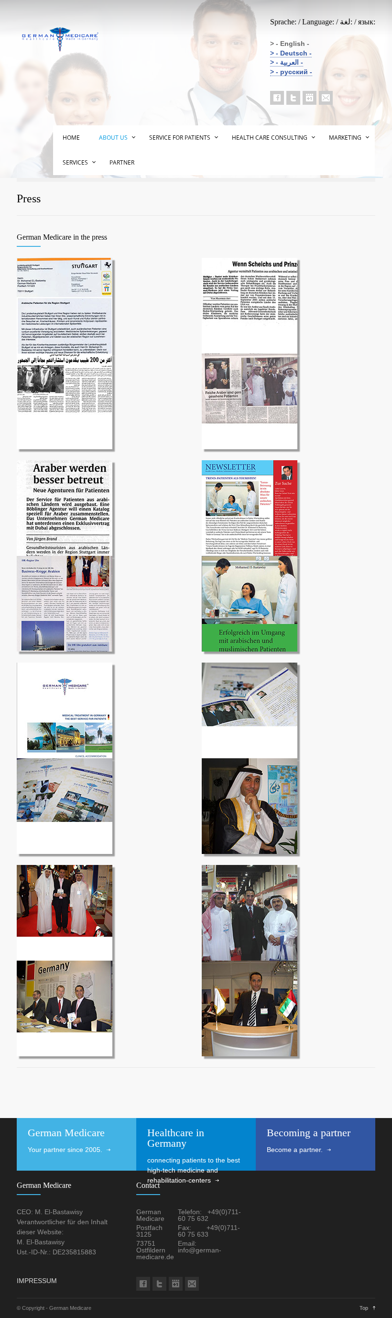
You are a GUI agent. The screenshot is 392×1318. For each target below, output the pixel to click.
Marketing (345, 137)
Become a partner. (295, 1149)
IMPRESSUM (37, 1281)
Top (363, 1308)
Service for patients (179, 137)
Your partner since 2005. (65, 1149)
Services (75, 162)
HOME (71, 137)
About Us (113, 137)
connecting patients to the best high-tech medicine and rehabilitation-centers (193, 1170)
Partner (121, 162)
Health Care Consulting (269, 137)
